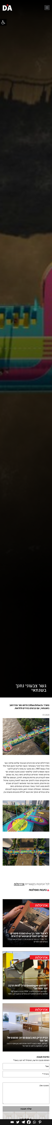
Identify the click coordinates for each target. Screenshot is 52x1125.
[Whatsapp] (34, 1122)
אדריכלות (19, 884)
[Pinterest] (39, 1122)
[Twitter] (17, 1122)
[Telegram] (23, 1122)
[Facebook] (28, 1122)
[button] (3, 22)
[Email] (12, 1122)
